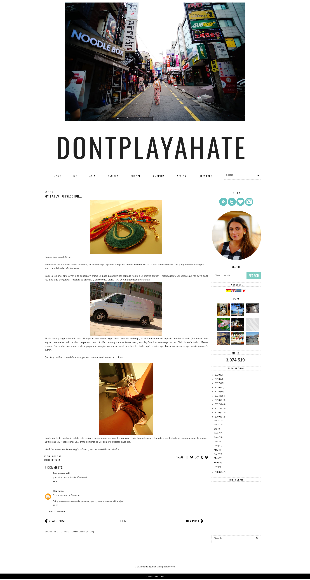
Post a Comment (57, 511)
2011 (217, 408)
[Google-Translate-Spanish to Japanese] (243, 291)
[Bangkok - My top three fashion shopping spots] (238, 344)
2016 (217, 387)
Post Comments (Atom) (79, 532)
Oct (215, 429)
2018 (217, 379)
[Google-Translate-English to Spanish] (228, 291)
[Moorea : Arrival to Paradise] (224, 330)
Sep (216, 433)
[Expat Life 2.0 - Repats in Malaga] (224, 315)
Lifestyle (205, 176)
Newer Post (57, 521)
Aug (216, 437)
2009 (217, 417)
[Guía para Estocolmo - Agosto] (253, 344)
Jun (216, 445)
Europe (136, 176)
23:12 (55, 481)
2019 (217, 375)
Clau (55, 491)
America (159, 176)
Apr (215, 454)
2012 (217, 404)
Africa (181, 176)
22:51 (55, 505)
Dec (216, 420)
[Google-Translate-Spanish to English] (233, 291)
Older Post (191, 521)
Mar (216, 458)
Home (57, 176)
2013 (217, 400)
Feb (216, 462)
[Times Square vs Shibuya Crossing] (238, 330)
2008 (217, 472)
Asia (92, 176)
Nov (216, 424)
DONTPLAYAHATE (155, 576)
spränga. (145, 279)
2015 (217, 391)
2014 (217, 396)
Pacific (113, 176)
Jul (215, 441)
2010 (217, 412)
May (216, 450)
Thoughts (55, 459)
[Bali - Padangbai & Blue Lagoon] (238, 315)
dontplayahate (151, 147)
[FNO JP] (253, 330)
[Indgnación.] (224, 344)
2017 (217, 383)
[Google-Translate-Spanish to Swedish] (238, 291)
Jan (216, 466)
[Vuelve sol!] (253, 312)
